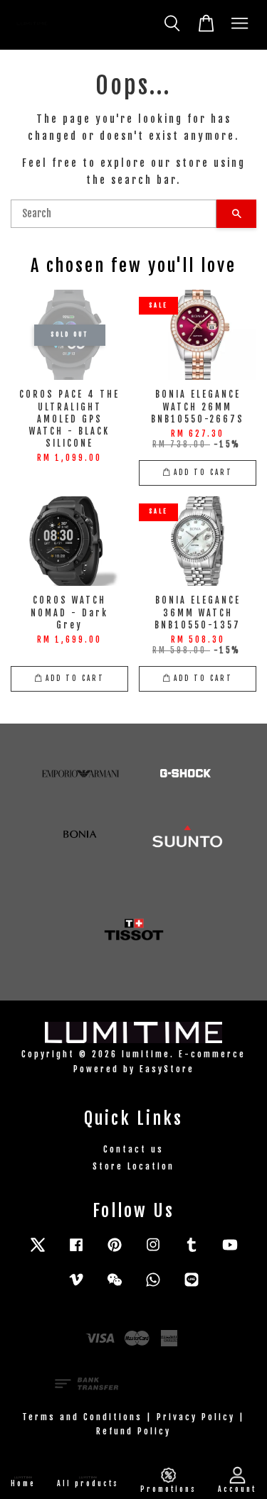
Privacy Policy (196, 1417)
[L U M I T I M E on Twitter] (38, 1251)
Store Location (133, 1166)
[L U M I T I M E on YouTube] (230, 1251)
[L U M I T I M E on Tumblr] (191, 1251)
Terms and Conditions (82, 1417)
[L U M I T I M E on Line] (191, 1286)
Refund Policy (133, 1431)
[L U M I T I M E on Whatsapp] (153, 1286)
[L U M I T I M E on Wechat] (115, 1286)
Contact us (133, 1149)
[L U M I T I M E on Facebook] (76, 1251)
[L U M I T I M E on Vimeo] (76, 1286)
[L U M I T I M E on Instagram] (153, 1251)
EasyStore (167, 1069)
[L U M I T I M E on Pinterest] (115, 1251)
